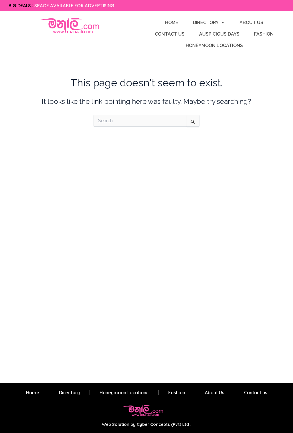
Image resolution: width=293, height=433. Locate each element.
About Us (251, 22)
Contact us (170, 34)
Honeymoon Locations (214, 45)
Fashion (264, 34)
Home (171, 22)
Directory (206, 22)
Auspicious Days (219, 34)
